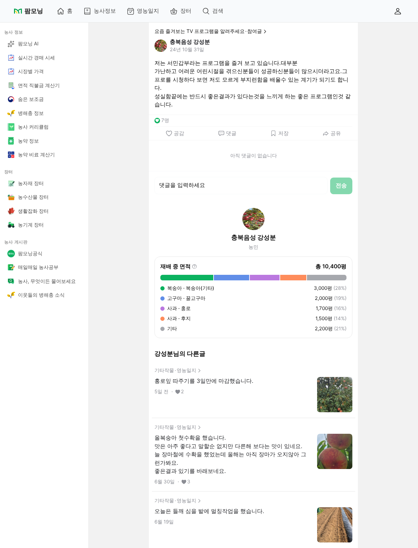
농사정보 (105, 11)
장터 (185, 11)
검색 (217, 11)
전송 (341, 185)
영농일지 (148, 11)
